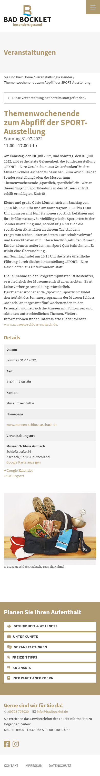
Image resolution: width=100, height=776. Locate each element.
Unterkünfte (25, 636)
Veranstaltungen (30, 647)
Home (28, 77)
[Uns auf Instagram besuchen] (16, 745)
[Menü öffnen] (93, 7)
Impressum (34, 765)
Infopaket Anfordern (33, 678)
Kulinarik (21, 667)
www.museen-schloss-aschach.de (30, 324)
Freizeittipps (24, 657)
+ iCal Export (14, 476)
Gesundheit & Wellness (35, 626)
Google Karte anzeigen (23, 462)
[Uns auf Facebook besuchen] (7, 745)
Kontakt (11, 765)
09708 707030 (18, 711)
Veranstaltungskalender (54, 77)
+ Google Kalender (18, 470)
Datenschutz (60, 765)
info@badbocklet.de (52, 711)
